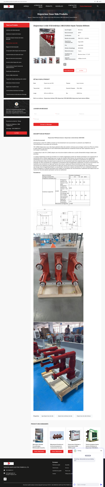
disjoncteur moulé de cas (12, 86)
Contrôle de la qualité (56, 470)
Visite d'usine (55, 467)
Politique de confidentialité (70, 473)
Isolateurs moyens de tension (13, 34)
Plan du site (67, 470)
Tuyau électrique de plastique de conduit (16, 79)
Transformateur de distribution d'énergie (16, 94)
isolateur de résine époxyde (13, 30)
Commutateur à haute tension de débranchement (14, 67)
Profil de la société (56, 464)
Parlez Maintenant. (69, 70)
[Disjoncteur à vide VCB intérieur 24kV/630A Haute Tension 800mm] (47, 42)
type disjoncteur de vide (47, 416)
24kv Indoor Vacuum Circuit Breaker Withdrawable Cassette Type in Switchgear (39, 446)
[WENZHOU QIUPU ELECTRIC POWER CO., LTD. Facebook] (94, 1)
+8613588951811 (16, 128)
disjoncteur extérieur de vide (65, 416)
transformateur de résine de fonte (14, 54)
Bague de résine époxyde (12, 47)
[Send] (101, 484)
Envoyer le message (46, 124)
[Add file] (74, 484)
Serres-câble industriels (12, 75)
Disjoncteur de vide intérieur (84, 416)
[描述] (97, 6)
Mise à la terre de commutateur (14, 58)
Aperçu (29, 17)
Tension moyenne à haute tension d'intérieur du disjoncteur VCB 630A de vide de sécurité (92, 446)
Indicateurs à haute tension (13, 82)
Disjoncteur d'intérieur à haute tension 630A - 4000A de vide (74, 446)
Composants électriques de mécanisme (16, 50)
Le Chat (16, 133)
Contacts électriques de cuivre (13, 62)
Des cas (67, 467)
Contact (54, 473)
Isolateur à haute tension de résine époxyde (14, 38)
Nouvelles (67, 464)
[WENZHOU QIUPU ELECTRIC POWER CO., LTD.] (9, 6)
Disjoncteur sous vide (38, 17)
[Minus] (101, 451)
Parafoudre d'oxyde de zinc (13, 71)
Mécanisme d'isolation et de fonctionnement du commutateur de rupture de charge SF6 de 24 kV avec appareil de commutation (56, 446)
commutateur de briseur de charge (14, 90)
